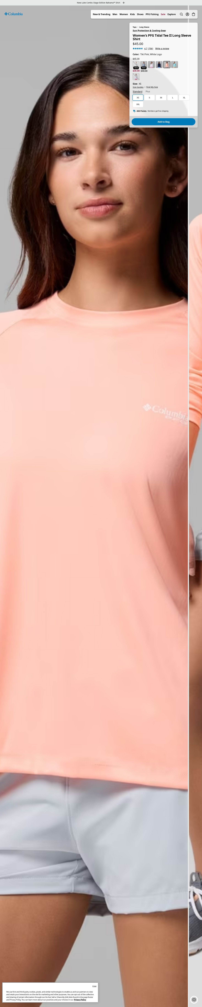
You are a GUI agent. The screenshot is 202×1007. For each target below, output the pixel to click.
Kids (132, 14)
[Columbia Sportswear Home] (13, 13)
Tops (134, 27)
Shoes (140, 14)
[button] (194, 1000)
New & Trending (101, 14)
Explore (172, 14)
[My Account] (187, 14)
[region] (101, 506)
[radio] (136, 64)
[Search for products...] (181, 14)
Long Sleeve (144, 27)
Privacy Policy (80, 999)
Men (115, 14)
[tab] (137, 92)
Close (94, 986)
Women (124, 14)
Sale (163, 14)
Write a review (162, 48)
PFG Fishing (152, 14)
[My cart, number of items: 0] (193, 14)
